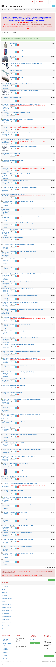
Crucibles (4, 592)
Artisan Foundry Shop (14, 661)
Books (3, 589)
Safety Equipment (6, 619)
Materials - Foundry (6, 607)
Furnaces (4, 595)
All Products (5, 586)
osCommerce (4, 664)
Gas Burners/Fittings (7, 598)
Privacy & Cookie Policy (7, 644)
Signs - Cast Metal (6, 622)
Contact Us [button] (49, 656)
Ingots (3, 601)
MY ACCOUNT (28, 10)
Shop (10, 10)
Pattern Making (5, 613)
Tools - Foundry (6, 625)
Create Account (33, 639)
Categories (17, 10)
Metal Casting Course (7, 610)
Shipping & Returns (5, 639)
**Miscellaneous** (6, 629)
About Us (5, 655)
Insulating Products (6, 604)
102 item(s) (44, 2)
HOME (4, 10)
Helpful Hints (6, 658)
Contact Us (39, 10)
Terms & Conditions (5, 648)
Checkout (52, 2)
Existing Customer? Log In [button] (36, 643)
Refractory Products (6, 616)
